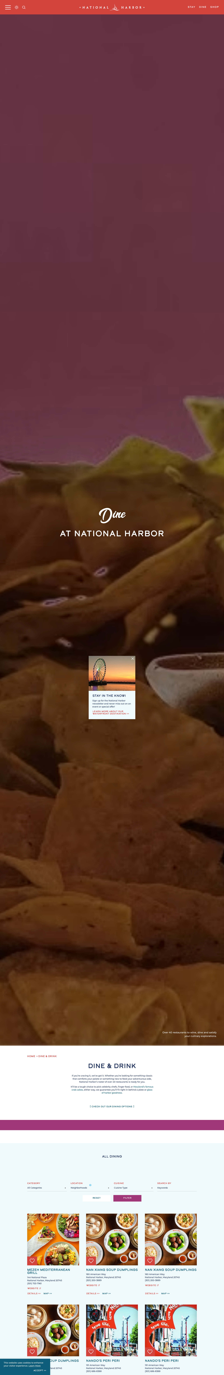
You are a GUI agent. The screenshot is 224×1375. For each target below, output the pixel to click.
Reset (97, 1198)
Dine (202, 7)
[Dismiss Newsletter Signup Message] (132, 658)
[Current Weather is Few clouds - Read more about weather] (17, 7)
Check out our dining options (112, 1107)
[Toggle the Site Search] (23, 7)
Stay (191, 7)
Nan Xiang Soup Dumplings (112, 1270)
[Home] (112, 7)
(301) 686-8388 (94, 1371)
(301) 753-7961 (34, 1284)
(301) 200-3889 (94, 1281)
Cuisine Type (120, 1188)
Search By (164, 1183)
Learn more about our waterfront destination (109, 713)
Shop (214, 7)
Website (32, 1289)
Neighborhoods (81, 1187)
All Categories (34, 1188)
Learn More (35, 1366)
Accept (38, 1371)
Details (32, 1294)
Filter (127, 1198)
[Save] (32, 1261)
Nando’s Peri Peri (103, 1361)
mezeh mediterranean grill (48, 1272)
